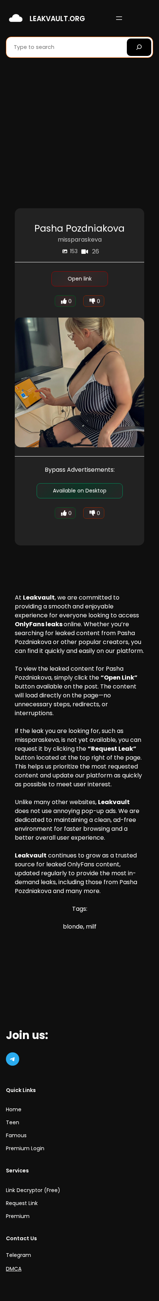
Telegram (18, 1255)
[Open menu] (119, 18)
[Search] (139, 47)
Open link (80, 278)
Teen (12, 1122)
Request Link (22, 1203)
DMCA (13, 1268)
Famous (16, 1135)
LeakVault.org (57, 19)
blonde (73, 926)
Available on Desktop (79, 490)
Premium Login (25, 1148)
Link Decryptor (24, 1190)
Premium (18, 1216)
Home (13, 1109)
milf (91, 926)
